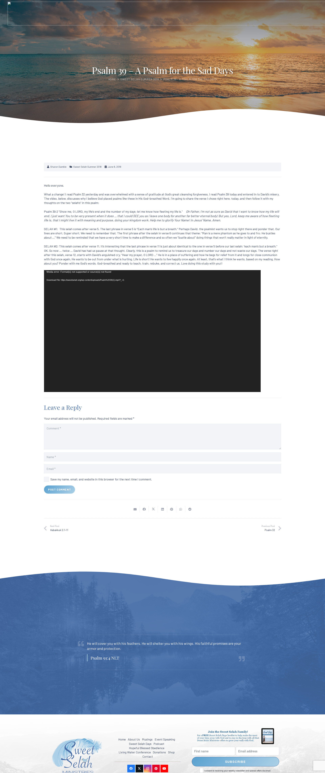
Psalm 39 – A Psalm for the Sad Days (190, 79)
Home (112, 79)
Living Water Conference (135, 752)
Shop (171, 752)
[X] (139, 768)
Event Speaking (165, 739)
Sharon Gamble (58, 167)
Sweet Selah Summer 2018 (139, 79)
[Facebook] (131, 768)
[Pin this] (171, 509)
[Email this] (135, 509)
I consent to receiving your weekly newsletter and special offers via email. (237, 770)
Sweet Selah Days (140, 744)
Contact (147, 756)
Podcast (159, 744)
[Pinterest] (156, 768)
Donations (159, 752)
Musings (147, 739)
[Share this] (144, 509)
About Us (134, 739)
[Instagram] (147, 768)
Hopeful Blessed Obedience (146, 748)
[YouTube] (164, 768)
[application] (152, 331)
